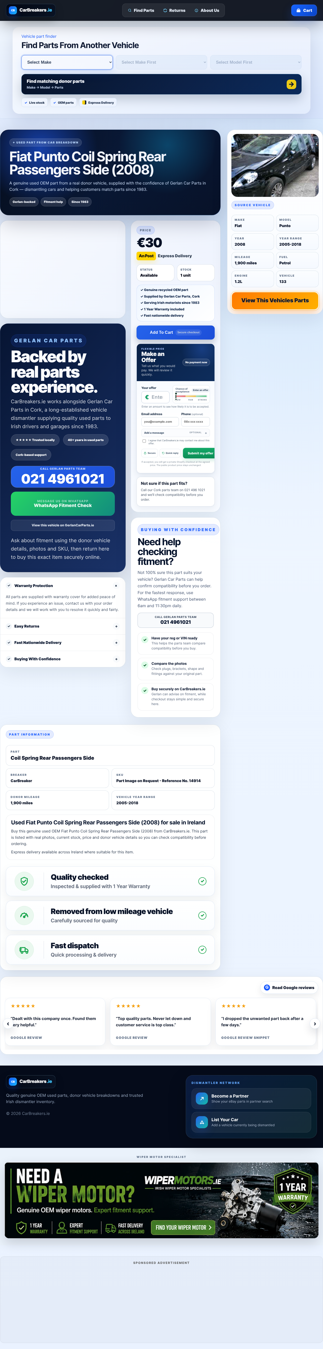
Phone (192, 414)
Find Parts (144, 10)
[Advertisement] (161, 1303)
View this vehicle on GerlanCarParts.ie (63, 525)
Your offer (148, 388)
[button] (161, 84)
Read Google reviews (289, 987)
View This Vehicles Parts (275, 300)
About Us (210, 10)
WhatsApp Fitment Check (63, 505)
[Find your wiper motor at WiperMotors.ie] (161, 1200)
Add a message (173, 432)
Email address (151, 414)
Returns (177, 10)
